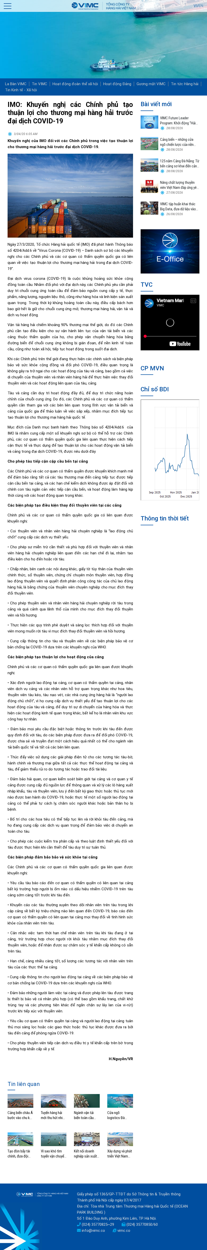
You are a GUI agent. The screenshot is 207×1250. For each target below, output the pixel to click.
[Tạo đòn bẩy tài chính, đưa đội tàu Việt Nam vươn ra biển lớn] (20, 1139)
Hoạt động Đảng (117, 84)
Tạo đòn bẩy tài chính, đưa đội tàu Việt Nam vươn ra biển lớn (19, 1154)
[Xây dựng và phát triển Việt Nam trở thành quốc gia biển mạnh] (120, 1139)
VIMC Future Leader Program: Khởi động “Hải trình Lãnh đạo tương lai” (178, 121)
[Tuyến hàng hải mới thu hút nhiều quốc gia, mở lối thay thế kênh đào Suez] (54, 1100)
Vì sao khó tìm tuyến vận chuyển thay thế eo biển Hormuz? (53, 1154)
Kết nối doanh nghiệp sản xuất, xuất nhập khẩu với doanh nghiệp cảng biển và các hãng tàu (86, 1154)
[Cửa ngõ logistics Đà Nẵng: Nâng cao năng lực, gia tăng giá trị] (120, 1100)
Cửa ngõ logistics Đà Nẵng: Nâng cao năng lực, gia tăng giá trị (120, 1115)
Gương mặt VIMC (151, 84)
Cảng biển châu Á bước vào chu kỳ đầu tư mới (20, 1115)
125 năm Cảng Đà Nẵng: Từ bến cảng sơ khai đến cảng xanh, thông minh (179, 164)
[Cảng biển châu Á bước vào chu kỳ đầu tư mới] (20, 1100)
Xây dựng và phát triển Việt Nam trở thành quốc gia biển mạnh (119, 1154)
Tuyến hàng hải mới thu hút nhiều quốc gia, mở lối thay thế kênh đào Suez (53, 1115)
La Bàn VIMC (16, 84)
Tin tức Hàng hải (184, 84)
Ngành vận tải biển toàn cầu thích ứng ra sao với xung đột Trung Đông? (85, 1115)
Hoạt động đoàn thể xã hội (75, 84)
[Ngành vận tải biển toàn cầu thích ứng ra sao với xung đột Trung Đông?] (87, 1100)
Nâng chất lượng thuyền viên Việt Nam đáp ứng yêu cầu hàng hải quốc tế (179, 185)
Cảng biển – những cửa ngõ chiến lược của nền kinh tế (177, 142)
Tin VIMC (39, 84)
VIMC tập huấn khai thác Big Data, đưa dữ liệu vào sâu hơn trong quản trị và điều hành (178, 207)
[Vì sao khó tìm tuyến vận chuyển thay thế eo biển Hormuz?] (54, 1139)
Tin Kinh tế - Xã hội (21, 90)
